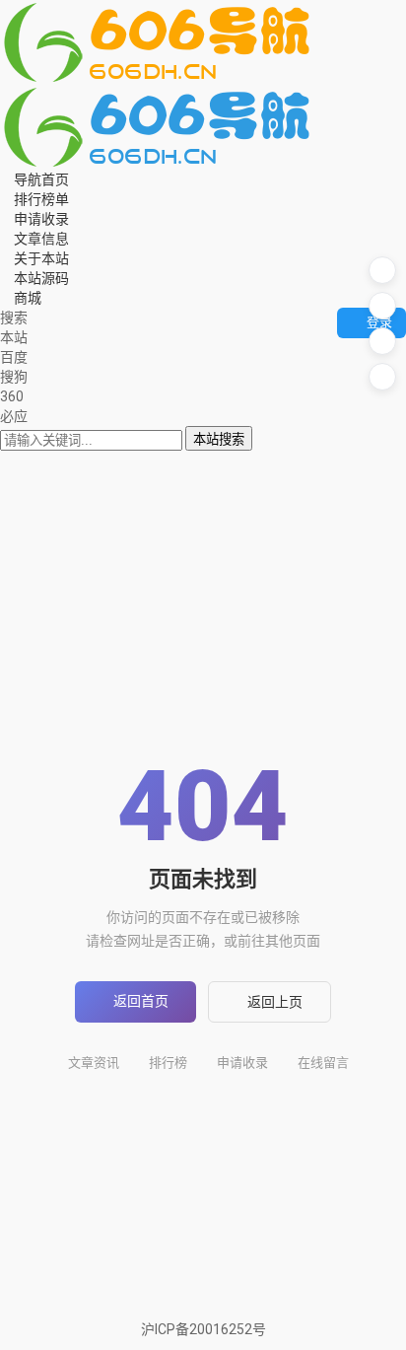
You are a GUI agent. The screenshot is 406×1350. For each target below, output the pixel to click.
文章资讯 (93, 1062)
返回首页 (141, 1001)
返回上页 (275, 1002)
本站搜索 (218, 439)
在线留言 (323, 1062)
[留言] (382, 270)
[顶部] (382, 377)
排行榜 (168, 1062)
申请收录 (242, 1062)
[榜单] (382, 306)
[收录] (382, 341)
